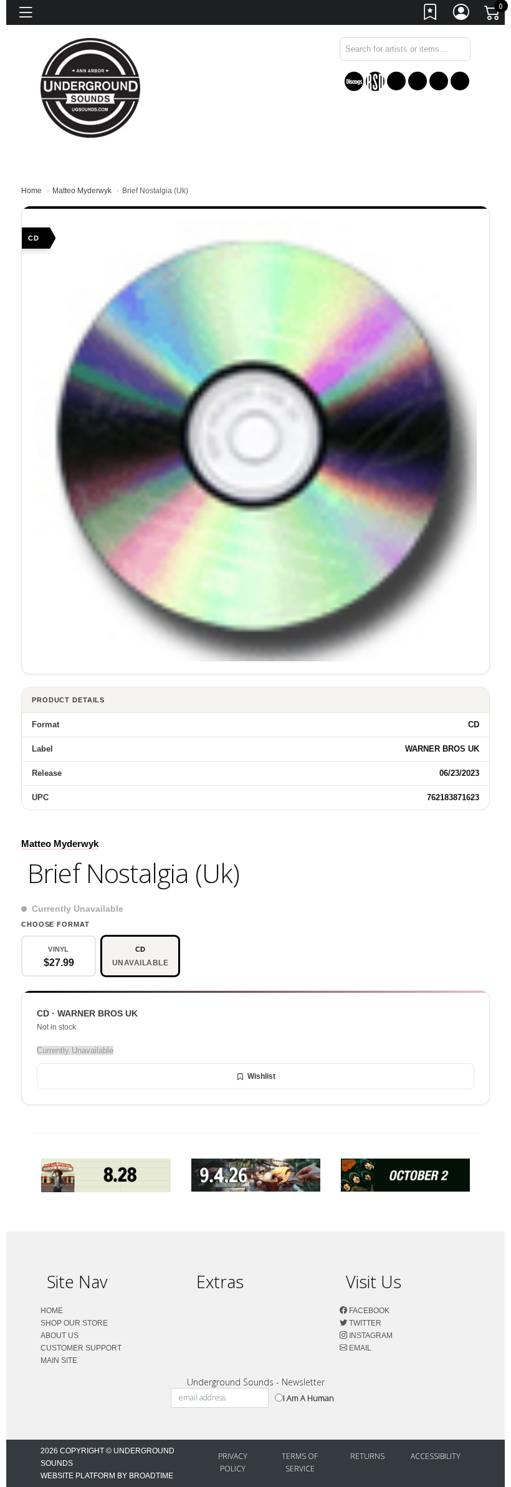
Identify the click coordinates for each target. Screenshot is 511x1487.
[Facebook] (396, 81)
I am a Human (308, 1397)
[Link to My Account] (461, 14)
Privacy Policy (232, 1462)
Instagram (370, 1335)
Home (31, 190)
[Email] (459, 81)
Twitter (364, 1323)
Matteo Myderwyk (82, 190)
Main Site (59, 1360)
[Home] (90, 87)
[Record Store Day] (375, 81)
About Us (60, 1335)
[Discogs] (354, 81)
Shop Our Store (74, 1323)
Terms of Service (300, 1462)
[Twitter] (417, 81)
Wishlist (261, 1076)
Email (359, 1348)
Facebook (368, 1310)
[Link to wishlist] (430, 14)
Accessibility (436, 1456)
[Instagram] (438, 81)
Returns (367, 1456)
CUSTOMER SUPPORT (81, 1348)
